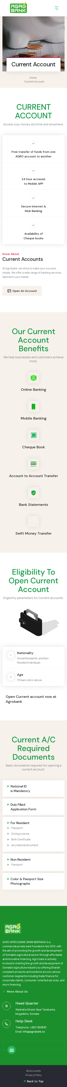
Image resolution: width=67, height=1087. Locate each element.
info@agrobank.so (34, 1031)
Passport (17, 828)
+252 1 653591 (38, 1027)
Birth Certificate (21, 839)
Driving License (20, 833)
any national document (24, 845)
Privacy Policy (34, 1075)
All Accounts (33, 1071)
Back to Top (35, 1081)
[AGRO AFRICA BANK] (18, 8)
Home (34, 77)
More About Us (17, 992)
